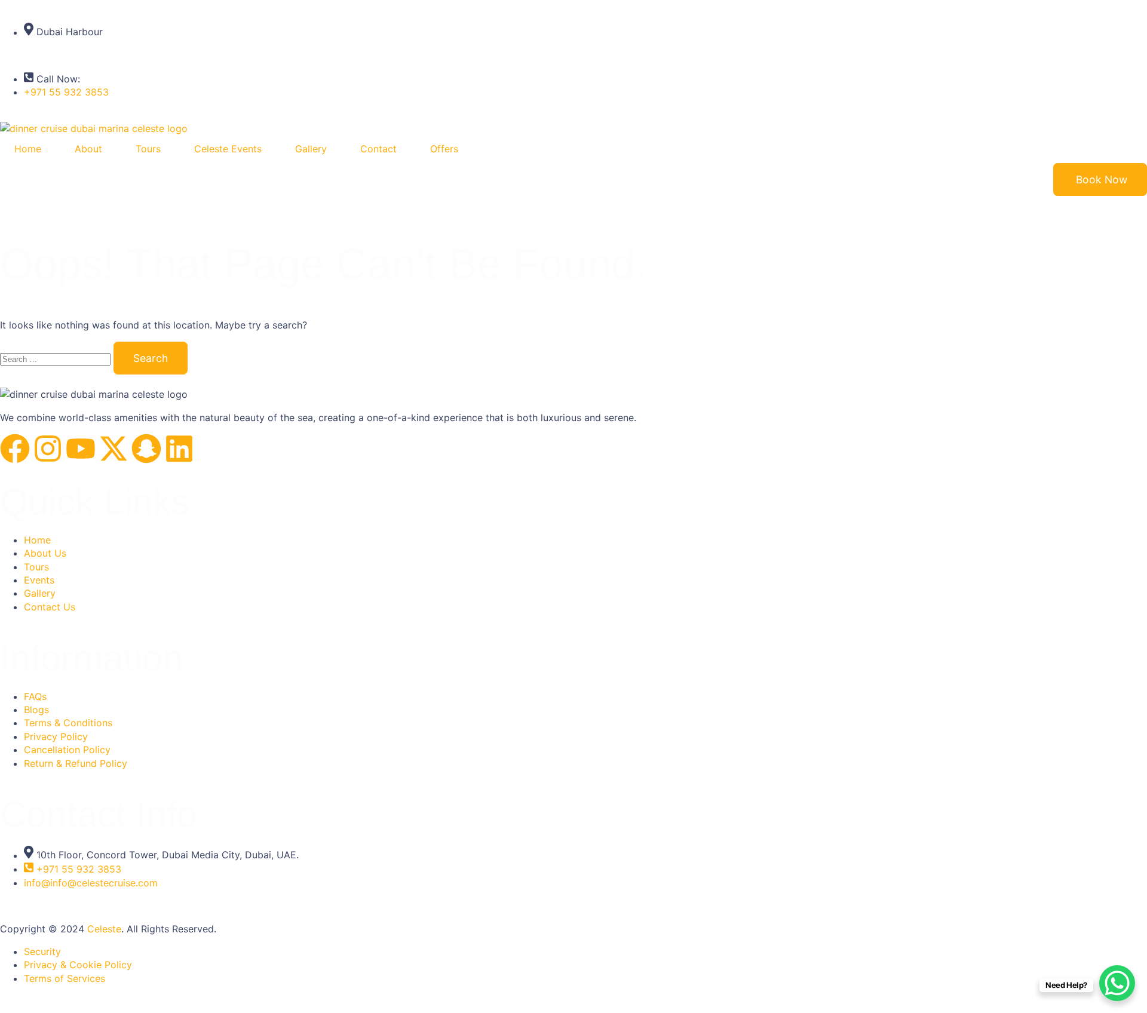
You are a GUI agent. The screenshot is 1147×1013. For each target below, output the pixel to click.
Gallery (311, 149)
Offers (444, 149)
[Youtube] (81, 448)
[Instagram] (48, 448)
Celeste (104, 929)
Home (27, 149)
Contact (378, 149)
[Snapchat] (146, 448)
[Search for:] (57, 358)
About (88, 149)
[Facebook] (15, 448)
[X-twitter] (113, 448)
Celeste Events (228, 149)
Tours (148, 149)
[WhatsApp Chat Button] (1117, 983)
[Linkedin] (179, 448)
